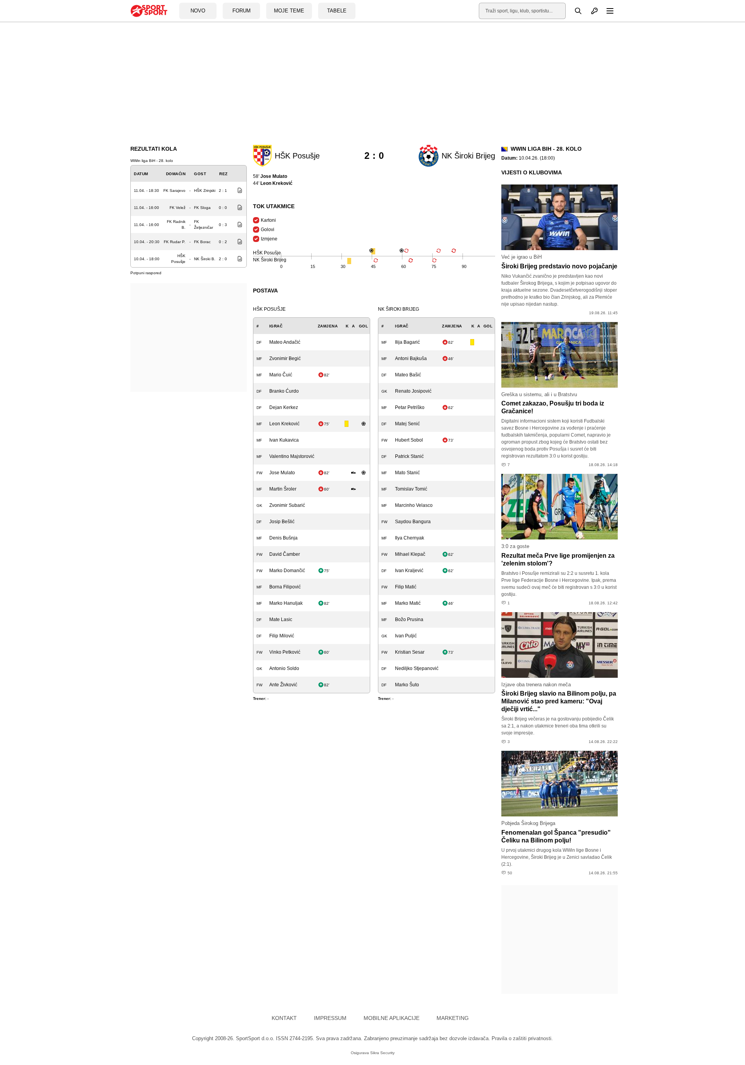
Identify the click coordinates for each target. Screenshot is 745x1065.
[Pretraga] (574, 11)
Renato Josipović (413, 391)
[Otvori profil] (590, 11)
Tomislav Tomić (411, 489)
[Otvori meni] (606, 11)
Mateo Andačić (284, 342)
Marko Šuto (407, 684)
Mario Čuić (280, 375)
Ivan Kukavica (284, 440)
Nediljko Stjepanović (416, 668)
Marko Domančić (287, 570)
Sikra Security (382, 1053)
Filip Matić (405, 587)
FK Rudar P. (174, 242)
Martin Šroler (282, 489)
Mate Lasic (280, 619)
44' (273, 183)
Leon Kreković (284, 423)
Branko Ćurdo (284, 391)
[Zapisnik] (238, 190)
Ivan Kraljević (409, 570)
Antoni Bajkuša (411, 358)
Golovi (267, 229)
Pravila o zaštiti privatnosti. (522, 1038)
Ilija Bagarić (407, 342)
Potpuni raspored (145, 273)
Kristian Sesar (409, 652)
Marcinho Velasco (414, 505)
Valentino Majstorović (291, 456)
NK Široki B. (204, 259)
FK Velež (177, 207)
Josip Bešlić (282, 521)
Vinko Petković (284, 652)
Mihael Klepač (410, 554)
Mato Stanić (407, 472)
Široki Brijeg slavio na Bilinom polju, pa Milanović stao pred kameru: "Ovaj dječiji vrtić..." (558, 701)
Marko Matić (408, 603)
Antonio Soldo (284, 668)
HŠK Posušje (269, 309)
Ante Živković (283, 684)
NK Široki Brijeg (398, 309)
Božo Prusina (409, 619)
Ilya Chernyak (409, 538)
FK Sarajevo (174, 190)
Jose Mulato (282, 472)
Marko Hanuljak (286, 603)
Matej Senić (407, 423)
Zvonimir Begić (285, 358)
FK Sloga (202, 207)
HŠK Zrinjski (204, 190)
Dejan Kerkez (283, 407)
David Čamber (284, 554)
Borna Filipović (285, 587)
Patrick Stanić (409, 456)
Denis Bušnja (283, 538)
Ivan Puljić (406, 636)
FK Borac (202, 242)
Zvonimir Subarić (287, 505)
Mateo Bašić (408, 375)
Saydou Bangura (413, 521)
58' (270, 176)
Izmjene (269, 239)
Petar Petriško (409, 407)
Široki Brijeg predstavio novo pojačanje (559, 266)
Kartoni (268, 220)
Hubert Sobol (409, 440)
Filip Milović (281, 636)
